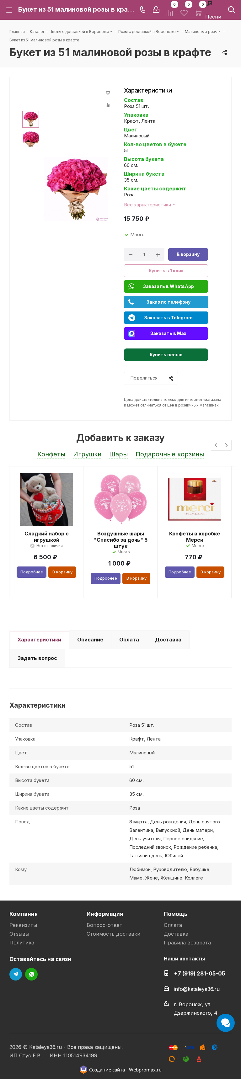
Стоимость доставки (113, 934)
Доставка (176, 934)
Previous (216, 445)
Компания (23, 914)
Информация (105, 914)
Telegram (15, 974)
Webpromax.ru (145, 1069)
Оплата (173, 925)
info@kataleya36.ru (197, 989)
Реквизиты (23, 925)
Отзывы (19, 934)
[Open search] (231, 11)
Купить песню (166, 354)
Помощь (175, 914)
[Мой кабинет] (156, 10)
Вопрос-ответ (104, 925)
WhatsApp (31, 974)
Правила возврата (187, 942)
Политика (21, 942)
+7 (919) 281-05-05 (199, 973)
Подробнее (31, 571)
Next (226, 445)
